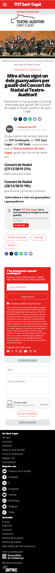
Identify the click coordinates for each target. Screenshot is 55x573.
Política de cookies (11, 542)
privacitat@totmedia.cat (33, 337)
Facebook (13, 477)
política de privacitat (31, 303)
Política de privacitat (12, 538)
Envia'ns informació (12, 454)
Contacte (7, 441)
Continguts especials (27, 69)
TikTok (11, 512)
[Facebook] (12, 351)
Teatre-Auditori (16, 237)
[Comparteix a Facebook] (15, 119)
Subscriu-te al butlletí (13, 449)
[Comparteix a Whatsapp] (30, 119)
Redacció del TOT (27, 127)
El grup (5, 521)
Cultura (38, 237)
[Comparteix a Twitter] (20, 119)
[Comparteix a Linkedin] (25, 119)
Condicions (7, 533)
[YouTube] (26, 351)
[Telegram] (35, 351)
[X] (16, 351)
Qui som (6, 437)
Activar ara (20, 225)
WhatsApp (13, 500)
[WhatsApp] (31, 351)
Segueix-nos (8, 458)
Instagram (13, 488)
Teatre (11, 245)
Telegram (13, 506)
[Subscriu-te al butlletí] (8, 351)
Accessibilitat (9, 462)
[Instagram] (21, 351)
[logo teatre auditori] (27, 20)
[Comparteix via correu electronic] (40, 119)
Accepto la (25, 303)
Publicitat (7, 445)
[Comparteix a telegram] (35, 119)
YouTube (12, 494)
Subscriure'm (27, 296)
